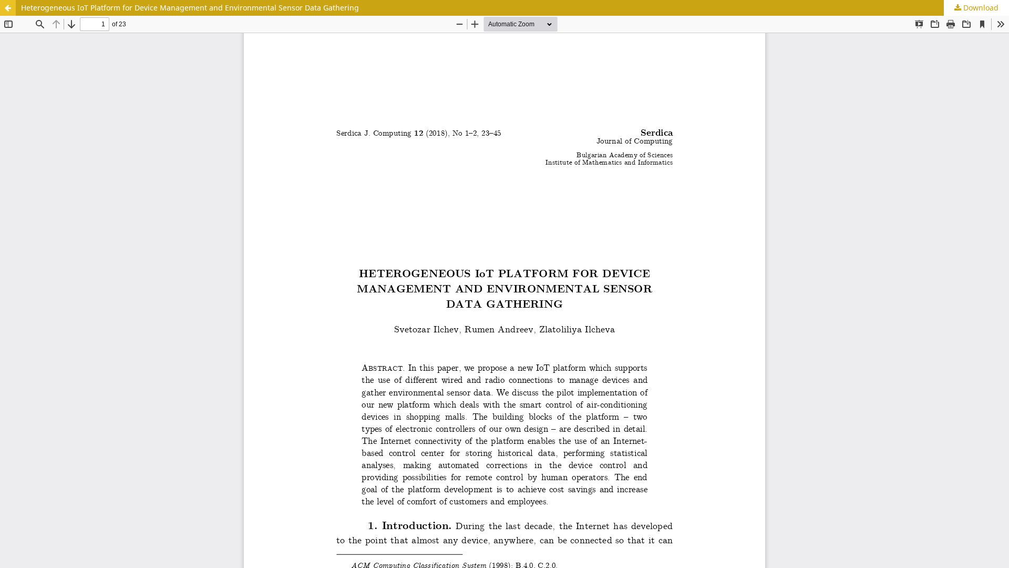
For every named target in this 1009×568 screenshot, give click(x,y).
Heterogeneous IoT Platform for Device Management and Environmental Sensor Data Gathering (190, 8)
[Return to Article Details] (8, 8)
